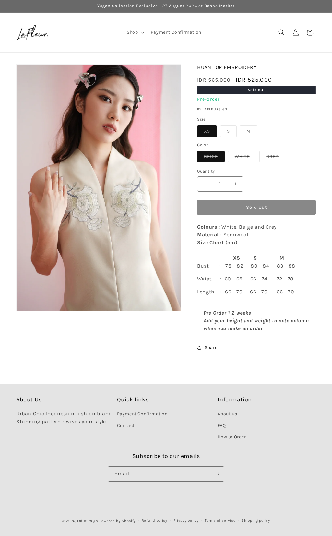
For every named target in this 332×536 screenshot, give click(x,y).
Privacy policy (186, 520)
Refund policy (154, 520)
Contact (126, 425)
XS (210, 132)
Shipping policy (256, 520)
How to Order (232, 437)
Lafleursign (87, 521)
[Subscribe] (217, 474)
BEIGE (214, 157)
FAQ (222, 425)
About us (227, 414)
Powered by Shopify (117, 521)
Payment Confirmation (142, 414)
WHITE (245, 157)
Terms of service (220, 520)
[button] (135, 32)
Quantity (206, 171)
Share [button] (211, 347)
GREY (275, 157)
